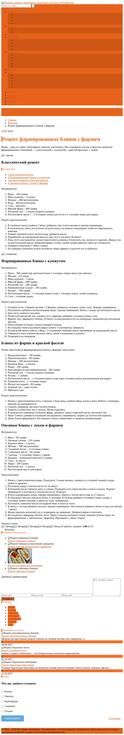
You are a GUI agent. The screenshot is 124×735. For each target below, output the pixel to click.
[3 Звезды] (31, 526)
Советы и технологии (26, 86)
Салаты (18, 46)
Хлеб (10, 72)
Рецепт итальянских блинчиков (25, 565)
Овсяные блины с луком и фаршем (28, 183)
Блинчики (19, 23)
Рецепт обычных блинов (21, 571)
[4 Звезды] (43, 526)
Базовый (19, 75)
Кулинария (14, 37)
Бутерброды (14, 52)
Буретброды (11, 701)
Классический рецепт (21, 174)
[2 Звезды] (19, 526)
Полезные (19, 29)
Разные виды (21, 84)
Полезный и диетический (28, 81)
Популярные (21, 14)
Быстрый (19, 78)
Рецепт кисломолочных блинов (18, 636)
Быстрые (19, 60)
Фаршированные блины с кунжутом (29, 177)
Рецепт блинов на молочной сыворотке (29, 546)
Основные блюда (23, 43)
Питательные (21, 20)
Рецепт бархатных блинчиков (17, 665)
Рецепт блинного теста (14, 650)
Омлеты (12, 69)
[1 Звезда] (7, 526)
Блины (11, 11)
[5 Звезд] (55, 526)
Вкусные (19, 17)
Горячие (18, 63)
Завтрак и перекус (24, 40)
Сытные (18, 31)
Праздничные (21, 57)
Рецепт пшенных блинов (21, 540)
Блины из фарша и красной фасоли (28, 180)
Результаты (114, 718)
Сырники (13, 34)
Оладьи (12, 26)
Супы (17, 49)
